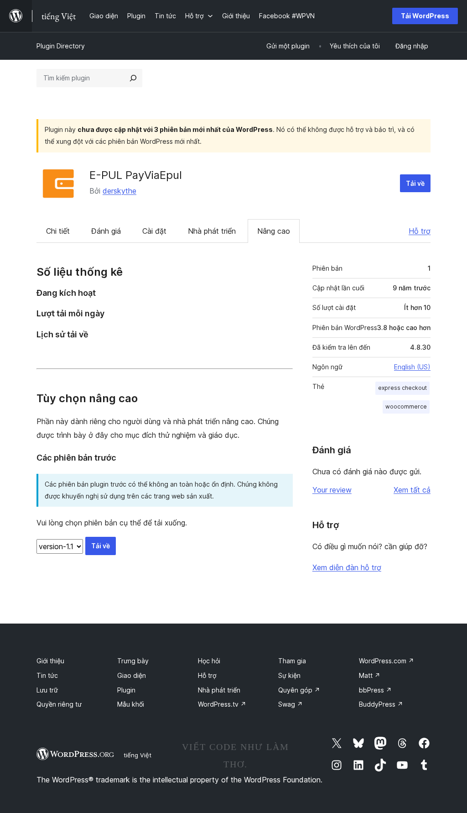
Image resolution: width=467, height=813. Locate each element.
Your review (332, 489)
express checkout (402, 387)
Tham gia (292, 661)
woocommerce (406, 406)
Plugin (126, 690)
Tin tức (47, 675)
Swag (290, 704)
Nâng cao (273, 231)
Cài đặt (154, 231)
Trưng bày (133, 661)
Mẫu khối (130, 704)
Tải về (415, 183)
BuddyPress (381, 704)
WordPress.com (386, 661)
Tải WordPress (425, 16)
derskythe (119, 190)
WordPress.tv (222, 704)
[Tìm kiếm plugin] (133, 78)
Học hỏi (209, 661)
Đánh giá (106, 231)
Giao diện (131, 675)
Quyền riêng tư (59, 704)
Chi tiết (58, 231)
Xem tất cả (412, 489)
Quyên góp (299, 690)
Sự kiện (289, 675)
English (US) (412, 367)
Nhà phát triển (212, 231)
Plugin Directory (60, 46)
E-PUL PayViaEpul (135, 175)
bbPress (375, 690)
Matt (369, 675)
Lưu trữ (47, 690)
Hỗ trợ (420, 231)
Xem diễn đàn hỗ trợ (346, 567)
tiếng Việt (137, 755)
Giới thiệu (50, 661)
